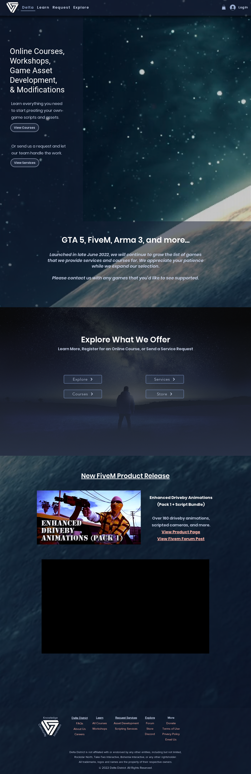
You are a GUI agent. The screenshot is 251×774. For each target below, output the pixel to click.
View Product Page (181, 532)
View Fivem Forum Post (181, 539)
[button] (224, 7)
